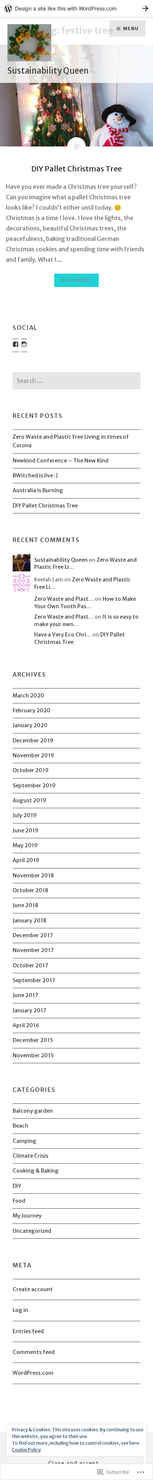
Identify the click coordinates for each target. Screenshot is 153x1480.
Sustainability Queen (48, 70)
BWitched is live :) (35, 475)
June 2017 (25, 995)
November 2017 (33, 950)
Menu (131, 28)
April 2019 (26, 860)
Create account (33, 1289)
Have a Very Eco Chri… (62, 634)
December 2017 (33, 935)
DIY (17, 1186)
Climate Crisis (30, 1155)
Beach (20, 1125)
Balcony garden (33, 1110)
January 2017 (29, 1010)
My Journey (27, 1215)
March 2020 (28, 695)
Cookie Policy (26, 1449)
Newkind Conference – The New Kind (60, 460)
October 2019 (31, 770)
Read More (76, 280)
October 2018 (30, 890)
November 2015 (33, 1055)
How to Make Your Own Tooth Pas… (85, 603)
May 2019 (25, 845)
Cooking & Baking (36, 1170)
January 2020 (30, 725)
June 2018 (25, 905)
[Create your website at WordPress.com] (76, 8)
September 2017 (34, 980)
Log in (20, 1310)
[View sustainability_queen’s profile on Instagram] (24, 344)
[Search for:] (76, 381)
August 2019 (29, 800)
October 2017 (30, 965)
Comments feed (34, 1352)
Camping (24, 1141)
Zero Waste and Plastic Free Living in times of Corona (71, 441)
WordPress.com (33, 1373)
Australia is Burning (38, 490)
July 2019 (25, 815)
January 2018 (29, 920)
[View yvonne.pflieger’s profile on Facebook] (16, 344)
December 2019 (33, 740)
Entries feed (28, 1331)
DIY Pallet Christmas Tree (45, 505)
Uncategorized (32, 1231)
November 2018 (33, 875)
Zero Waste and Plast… (64, 599)
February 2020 (32, 710)
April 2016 (26, 1025)
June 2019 (26, 830)
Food (19, 1200)
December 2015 (33, 1040)
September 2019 (34, 785)
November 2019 (33, 755)
